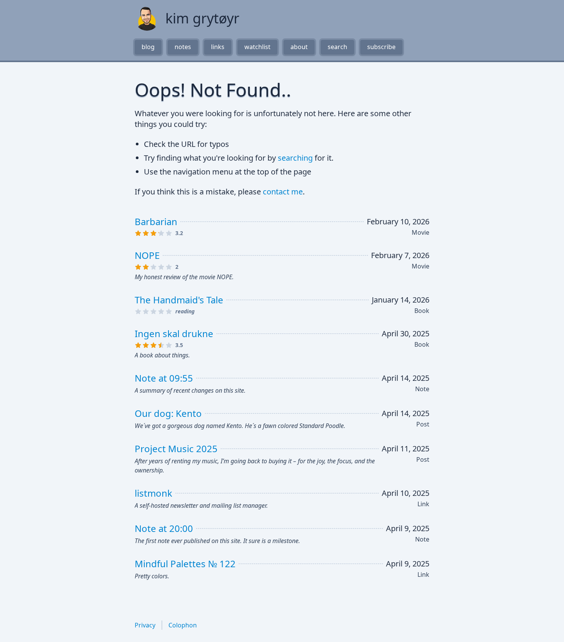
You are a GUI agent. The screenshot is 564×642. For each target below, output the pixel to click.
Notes (183, 47)
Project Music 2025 (176, 448)
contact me (283, 191)
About (299, 47)
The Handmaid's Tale (179, 299)
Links (217, 47)
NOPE (147, 255)
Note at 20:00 (164, 528)
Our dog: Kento (168, 413)
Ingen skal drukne (174, 333)
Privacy (145, 625)
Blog (148, 47)
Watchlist (257, 47)
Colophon (182, 625)
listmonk (153, 493)
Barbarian (156, 221)
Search (337, 47)
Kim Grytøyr (202, 18)
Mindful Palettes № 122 (185, 563)
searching (295, 158)
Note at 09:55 (164, 378)
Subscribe (381, 47)
